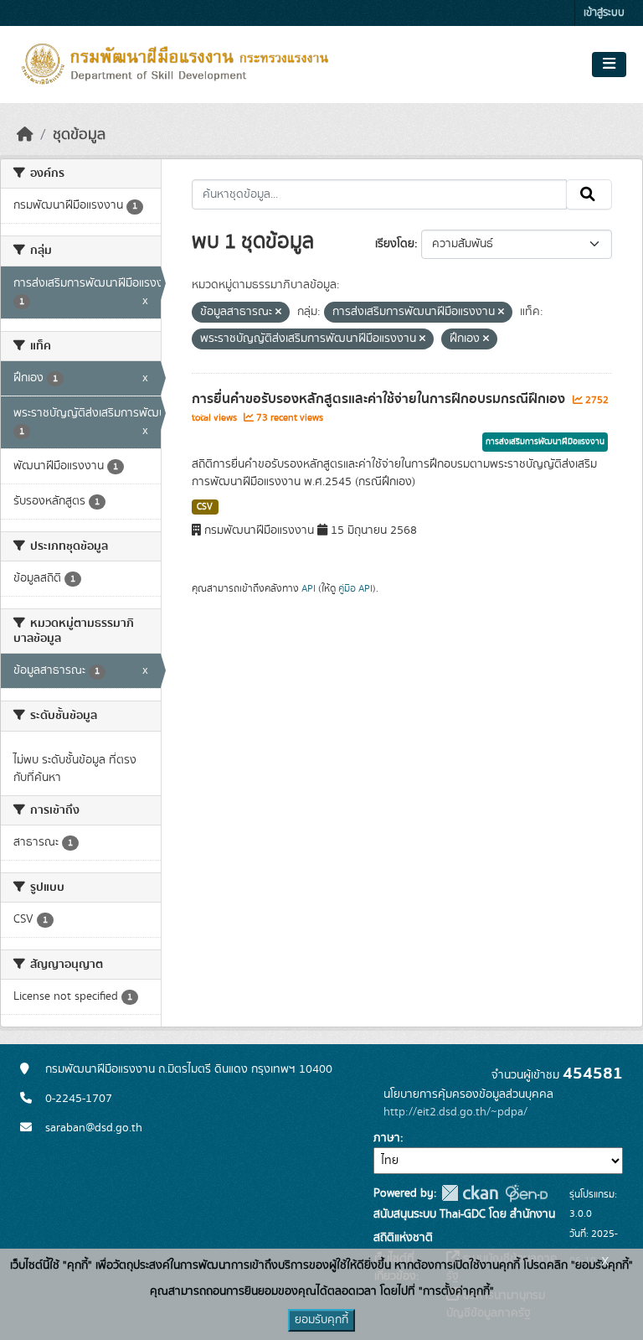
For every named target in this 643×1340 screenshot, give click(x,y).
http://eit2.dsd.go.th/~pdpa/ (455, 1112)
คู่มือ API (355, 588)
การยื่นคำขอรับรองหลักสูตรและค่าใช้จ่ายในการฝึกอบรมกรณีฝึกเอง (380, 399)
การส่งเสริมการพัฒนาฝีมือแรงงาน (545, 442)
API (308, 588)
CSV (205, 507)
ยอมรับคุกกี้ (321, 1320)
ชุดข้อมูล (79, 135)
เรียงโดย (394, 243)
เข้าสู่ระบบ (604, 13)
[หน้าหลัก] (25, 135)
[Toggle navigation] (609, 64)
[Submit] (589, 194)
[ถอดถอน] (278, 312)
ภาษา (386, 1138)
